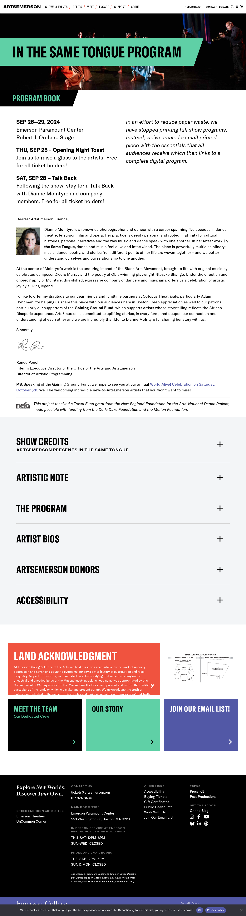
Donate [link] (224, 7)
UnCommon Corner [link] (31, 821)
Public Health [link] (194, 7)
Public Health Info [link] (158, 807)
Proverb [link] (195, 903)
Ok (200, 910)
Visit (90, 6)
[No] (241, 910)
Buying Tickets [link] (155, 796)
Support (120, 6)
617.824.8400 (81, 798)
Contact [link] (211, 7)
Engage (104, 6)
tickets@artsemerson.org (90, 792)
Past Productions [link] (203, 796)
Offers (77, 6)
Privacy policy (215, 910)
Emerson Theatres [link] (30, 816)
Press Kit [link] (197, 791)
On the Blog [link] (199, 810)
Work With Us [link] (155, 812)
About (135, 6)
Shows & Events (56, 6)
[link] (192, 817)
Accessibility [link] (154, 791)
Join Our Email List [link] (158, 817)
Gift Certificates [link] (156, 802)
